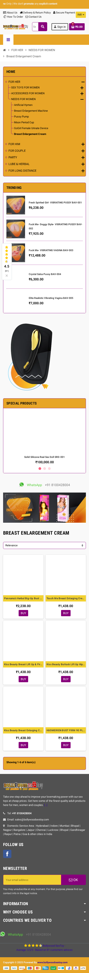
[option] (44, 437)
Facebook (7, 854)
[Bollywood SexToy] (15, 26)
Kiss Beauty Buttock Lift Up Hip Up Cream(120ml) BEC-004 (66, 664)
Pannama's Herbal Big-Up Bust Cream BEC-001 (23, 598)
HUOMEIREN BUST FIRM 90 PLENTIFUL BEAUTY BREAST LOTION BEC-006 (66, 730)
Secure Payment (65, 12)
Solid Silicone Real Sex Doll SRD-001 (44, 457)
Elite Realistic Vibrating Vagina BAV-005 (51, 298)
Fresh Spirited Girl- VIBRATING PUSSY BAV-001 (55, 202)
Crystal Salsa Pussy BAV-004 (45, 274)
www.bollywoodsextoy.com (52, 962)
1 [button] (39, 468)
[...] (45, 805)
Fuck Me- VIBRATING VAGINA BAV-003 (51, 250)
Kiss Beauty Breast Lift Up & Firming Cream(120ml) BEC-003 (23, 664)
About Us (11, 12)
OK (75, 880)
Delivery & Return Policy (37, 12)
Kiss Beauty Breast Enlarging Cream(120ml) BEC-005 (23, 730)
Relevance (11, 545)
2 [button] (44, 468)
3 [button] (49, 468)
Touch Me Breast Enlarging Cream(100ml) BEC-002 (66, 598)
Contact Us (35, 16)
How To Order (14, 16)
